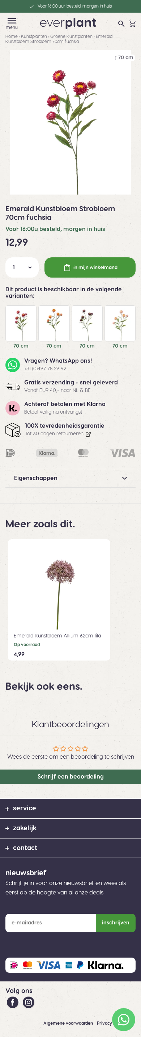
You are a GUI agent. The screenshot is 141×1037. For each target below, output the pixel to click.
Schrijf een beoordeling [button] (71, 777)
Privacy (105, 1023)
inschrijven (115, 922)
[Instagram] (28, 1002)
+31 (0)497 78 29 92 (45, 368)
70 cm (21, 346)
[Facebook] (13, 1002)
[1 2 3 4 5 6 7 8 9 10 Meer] (22, 267)
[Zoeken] (121, 24)
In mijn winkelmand (95, 267)
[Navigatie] (11, 20)
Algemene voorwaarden (68, 1023)
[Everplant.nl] (68, 23)
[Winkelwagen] (132, 24)
